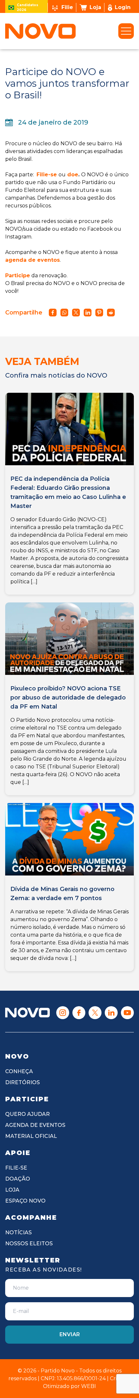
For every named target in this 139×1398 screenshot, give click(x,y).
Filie (67, 7)
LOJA (12, 1190)
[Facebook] (78, 1012)
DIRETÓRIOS (22, 1082)
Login (123, 7)
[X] (95, 1012)
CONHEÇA (19, 1071)
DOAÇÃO (17, 1179)
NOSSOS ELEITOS (29, 1243)
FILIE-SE (16, 1168)
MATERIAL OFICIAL (31, 1136)
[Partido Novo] (27, 1012)
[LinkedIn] (111, 1012)
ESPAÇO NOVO (25, 1201)
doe (72, 174)
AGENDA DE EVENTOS (35, 1125)
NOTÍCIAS (18, 1232)
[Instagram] (62, 1012)
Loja (95, 7)
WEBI (88, 1386)
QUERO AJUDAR (27, 1114)
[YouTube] (127, 1012)
